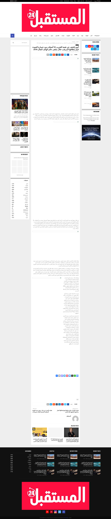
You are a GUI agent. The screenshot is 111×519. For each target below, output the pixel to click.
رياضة (40, 35)
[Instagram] (55, 511)
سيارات (63, 35)
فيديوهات (26, 198)
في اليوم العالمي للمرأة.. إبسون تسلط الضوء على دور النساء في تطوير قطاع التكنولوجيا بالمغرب (72, 440)
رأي (31, 35)
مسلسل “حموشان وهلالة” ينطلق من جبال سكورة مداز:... (16, 139)
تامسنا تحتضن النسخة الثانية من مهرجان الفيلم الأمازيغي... (25, 140)
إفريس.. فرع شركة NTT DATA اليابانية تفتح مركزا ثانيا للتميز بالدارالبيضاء (57, 440)
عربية (78, 35)
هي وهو (35, 35)
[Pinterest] (51, 511)
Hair (27, 208)
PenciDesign (66, 517)
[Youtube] (47, 511)
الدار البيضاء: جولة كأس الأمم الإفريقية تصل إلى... (24, 129)
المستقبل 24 (97, 35)
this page (93, 120)
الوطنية (86, 35)
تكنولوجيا (68, 35)
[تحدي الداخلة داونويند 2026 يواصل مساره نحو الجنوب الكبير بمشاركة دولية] (95, 60)
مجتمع (52, 35)
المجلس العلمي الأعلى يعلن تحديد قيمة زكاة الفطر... (16, 129)
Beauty (26, 206)
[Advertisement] (55, 387)
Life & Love (25, 210)
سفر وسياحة (46, 35)
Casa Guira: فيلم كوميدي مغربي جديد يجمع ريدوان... (21, 112)
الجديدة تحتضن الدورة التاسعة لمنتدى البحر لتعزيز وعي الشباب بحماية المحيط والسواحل (87, 71)
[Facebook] (63, 511)
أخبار (91, 35)
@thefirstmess (20, 175)
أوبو (77, 399)
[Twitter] (59, 511)
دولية (82, 35)
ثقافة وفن (57, 35)
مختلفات (26, 202)
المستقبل (76, 51)
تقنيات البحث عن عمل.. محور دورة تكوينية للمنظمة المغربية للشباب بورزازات (42, 411)
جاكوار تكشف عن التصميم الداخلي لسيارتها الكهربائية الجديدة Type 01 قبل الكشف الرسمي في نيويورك (87, 82)
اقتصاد (73, 35)
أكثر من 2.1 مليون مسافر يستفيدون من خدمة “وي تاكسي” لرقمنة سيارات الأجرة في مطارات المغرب (40, 440)
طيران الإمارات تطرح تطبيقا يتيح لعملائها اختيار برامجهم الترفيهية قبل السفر (68, 411)
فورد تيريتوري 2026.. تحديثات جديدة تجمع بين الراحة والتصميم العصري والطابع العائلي (87, 94)
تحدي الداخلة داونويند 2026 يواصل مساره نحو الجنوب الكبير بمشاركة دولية (87, 60)
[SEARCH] (13, 42)
